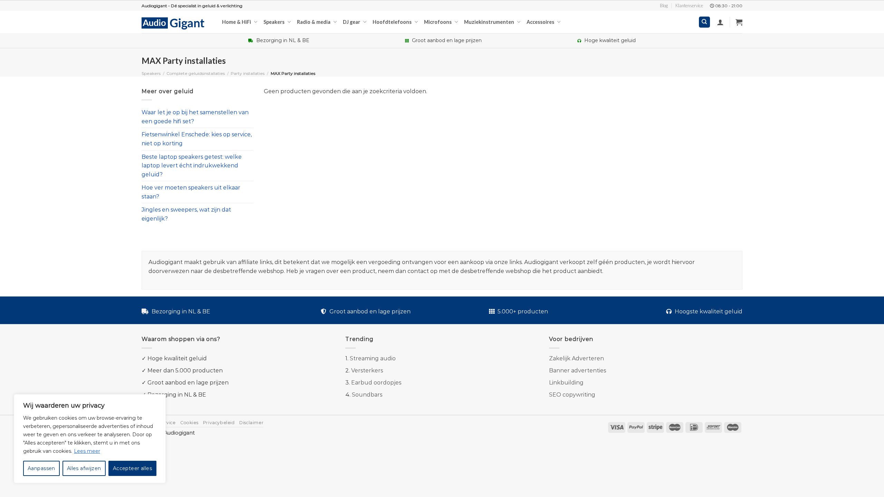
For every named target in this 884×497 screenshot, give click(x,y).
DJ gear (351, 22)
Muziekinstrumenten (489, 22)
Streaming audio (373, 358)
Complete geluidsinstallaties (195, 73)
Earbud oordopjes (376, 382)
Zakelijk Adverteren (576, 358)
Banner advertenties (577, 370)
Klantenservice (689, 5)
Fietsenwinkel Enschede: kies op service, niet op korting (197, 139)
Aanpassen (41, 468)
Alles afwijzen (84, 468)
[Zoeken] (704, 22)
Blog (664, 5)
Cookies (189, 422)
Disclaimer (251, 422)
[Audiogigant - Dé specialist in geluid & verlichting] (177, 22)
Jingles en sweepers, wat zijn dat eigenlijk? (186, 214)
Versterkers (367, 370)
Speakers (274, 22)
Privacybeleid (219, 422)
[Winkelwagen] (739, 22)
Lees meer (87, 451)
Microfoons (438, 22)
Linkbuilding (566, 382)
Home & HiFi (236, 22)
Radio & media (313, 22)
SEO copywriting (572, 394)
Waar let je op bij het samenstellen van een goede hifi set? (195, 117)
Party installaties (248, 73)
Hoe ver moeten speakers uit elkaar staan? (191, 192)
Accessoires (540, 22)
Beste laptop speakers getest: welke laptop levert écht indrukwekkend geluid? (192, 166)
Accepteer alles (132, 468)
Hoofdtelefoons (392, 22)
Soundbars (367, 394)
